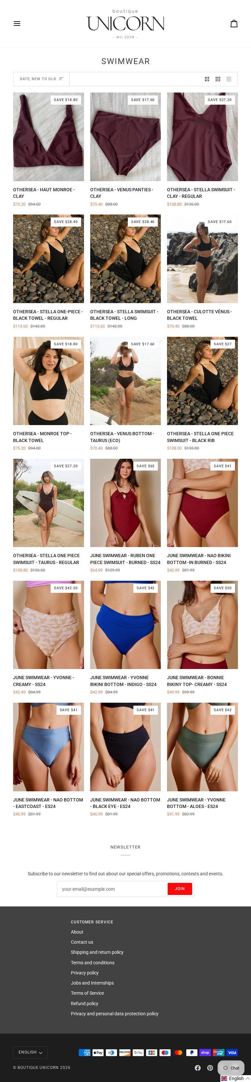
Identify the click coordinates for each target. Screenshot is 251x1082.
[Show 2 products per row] (207, 79)
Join (180, 888)
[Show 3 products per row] (218, 79)
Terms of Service (87, 993)
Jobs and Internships (92, 983)
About (77, 932)
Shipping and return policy (97, 952)
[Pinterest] (210, 1068)
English (28, 1052)
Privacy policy (85, 972)
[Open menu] (23, 23)
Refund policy (84, 1003)
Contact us (82, 942)
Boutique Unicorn (38, 1067)
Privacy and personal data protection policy (115, 1013)
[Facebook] (198, 1068)
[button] (235, 1078)
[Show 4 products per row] (231, 79)
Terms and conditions (92, 962)
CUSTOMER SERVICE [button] (92, 922)
